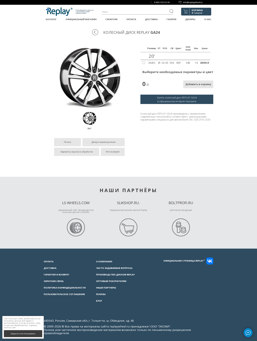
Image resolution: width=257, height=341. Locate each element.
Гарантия (111, 19)
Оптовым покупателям (111, 281)
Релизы (101, 294)
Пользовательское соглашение (64, 294)
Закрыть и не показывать (23, 333)
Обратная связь (54, 281)
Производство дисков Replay (115, 274)
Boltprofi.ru (181, 202)
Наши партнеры (106, 287)
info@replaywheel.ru (193, 2)
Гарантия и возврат (56, 274)
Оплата (131, 19)
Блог (99, 300)
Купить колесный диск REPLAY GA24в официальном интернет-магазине (177, 99)
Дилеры (190, 19)
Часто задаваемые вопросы (114, 267)
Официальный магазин (81, 19)
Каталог (51, 19)
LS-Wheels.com (76, 202)
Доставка (151, 19)
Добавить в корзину (198, 84)
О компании (104, 261)
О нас (207, 19)
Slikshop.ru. (128, 202)
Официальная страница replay (184, 260)
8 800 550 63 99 (162, 2)
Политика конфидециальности (65, 287)
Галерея (171, 19)
